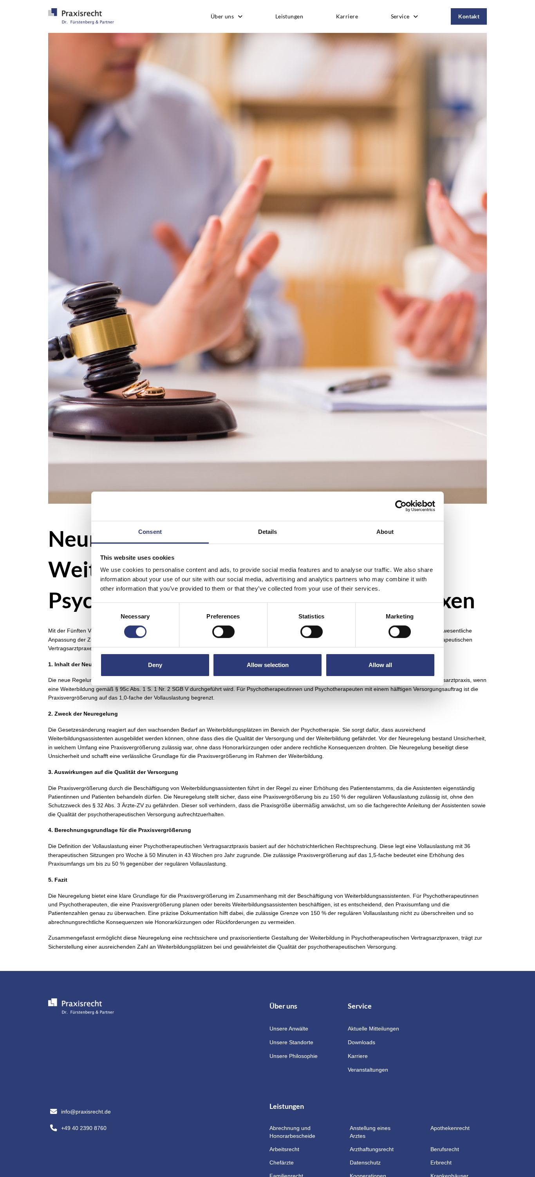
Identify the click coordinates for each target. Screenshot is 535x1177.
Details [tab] (267, 531)
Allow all (380, 665)
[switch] (223, 632)
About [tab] (385, 531)
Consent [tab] (150, 531)
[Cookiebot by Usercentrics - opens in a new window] (401, 506)
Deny (155, 665)
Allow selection (268, 665)
